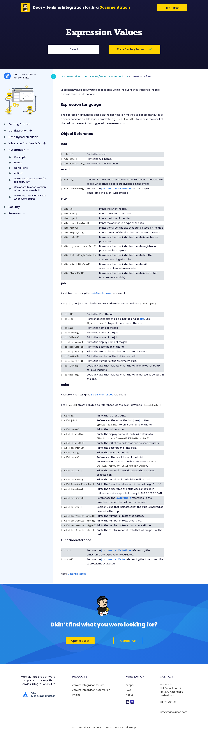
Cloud (73, 49)
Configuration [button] (18, 130)
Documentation (70, 76)
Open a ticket (80, 641)
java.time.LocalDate (113, 559)
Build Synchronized (102, 394)
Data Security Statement (86, 727)
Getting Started (76, 574)
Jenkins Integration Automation (91, 690)
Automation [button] (17, 150)
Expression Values (140, 76)
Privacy (119, 727)
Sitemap (131, 727)
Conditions (21, 167)
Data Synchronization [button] (23, 137)
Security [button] (14, 207)
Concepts (20, 157)
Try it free (172, 8)
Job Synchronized (101, 293)
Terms (108, 727)
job (141, 420)
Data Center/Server (131, 49)
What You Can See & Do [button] (25, 143)
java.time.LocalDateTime (116, 188)
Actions (18, 173)
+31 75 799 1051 (168, 702)
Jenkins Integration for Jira (88, 685)
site (142, 319)
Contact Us (128, 641)
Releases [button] (15, 213)
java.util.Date (123, 498)
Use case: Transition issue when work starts (30, 197)
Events (18, 162)
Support (131, 685)
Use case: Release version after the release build (30, 188)
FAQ (128, 690)
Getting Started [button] (19, 124)
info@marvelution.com (173, 712)
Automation (118, 76)
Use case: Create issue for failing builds (30, 180)
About (129, 695)
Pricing (76, 695)
